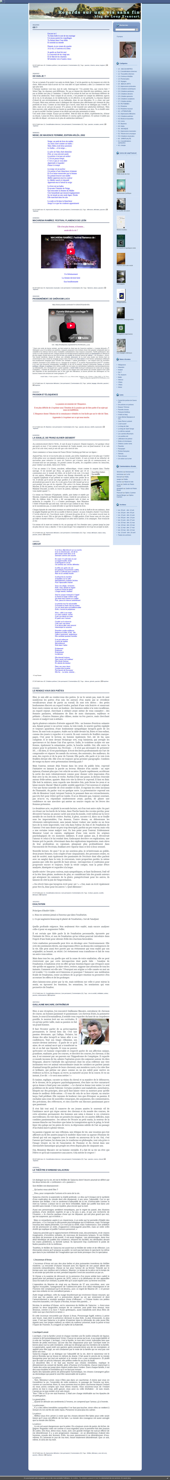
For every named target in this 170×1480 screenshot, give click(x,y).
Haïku (127, 477)
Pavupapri (121, 449)
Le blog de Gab (123, 426)
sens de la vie (102, 1453)
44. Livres (121, 121)
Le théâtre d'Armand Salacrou (51, 1170)
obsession (74, 357)
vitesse (87, 681)
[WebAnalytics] (2, 2)
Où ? (35, 27)
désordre (100, 383)
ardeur (106, 993)
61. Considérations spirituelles (124, 142)
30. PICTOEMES (123, 104)
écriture (90, 893)
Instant (120, 370)
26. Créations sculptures (126, 99)
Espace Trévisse (123, 407)
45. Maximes (122, 124)
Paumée (121, 446)
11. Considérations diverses (127, 71)
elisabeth (120, 488)
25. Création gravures (125, 96)
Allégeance (122, 365)
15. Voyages (122, 81)
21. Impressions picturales (127, 86)
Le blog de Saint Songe (126, 429)
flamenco (90, 288)
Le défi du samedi (124, 431)
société (101, 893)
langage (94, 383)
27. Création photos (124, 101)
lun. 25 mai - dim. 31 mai (126, 522)
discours (87, 427)
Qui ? (120, 372)
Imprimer (37, 385)
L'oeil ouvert (122, 424)
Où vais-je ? (39, 76)
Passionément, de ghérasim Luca (51, 299)
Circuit (37, 544)
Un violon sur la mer (125, 459)
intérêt (92, 427)
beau (104, 532)
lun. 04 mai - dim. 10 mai (126, 530)
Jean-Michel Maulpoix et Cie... (126, 418)
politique (35, 366)
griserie (92, 681)
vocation (96, 124)
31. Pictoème (122, 106)
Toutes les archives (124, 535)
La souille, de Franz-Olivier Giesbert (54, 438)
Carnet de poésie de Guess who (127, 401)
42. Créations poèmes (125, 116)
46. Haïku (121, 126)
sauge (119, 479)
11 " (67, 373)
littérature (94, 532)
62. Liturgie (122, 145)
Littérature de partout (125, 439)
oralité (70, 355)
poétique (50, 366)
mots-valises (81, 359)
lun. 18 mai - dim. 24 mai (126, 525)
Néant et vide (128, 482)
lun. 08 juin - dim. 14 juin (126, 518)
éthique (41, 366)
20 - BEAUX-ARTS (124, 84)
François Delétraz (124, 412)
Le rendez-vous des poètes (48, 691)
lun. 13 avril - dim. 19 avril (126, 532)
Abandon (121, 367)
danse (96, 288)
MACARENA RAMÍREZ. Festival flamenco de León (59, 220)
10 (102, 362)
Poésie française (123, 451)
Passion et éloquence (45, 395)
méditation (100, 993)
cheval (101, 1159)
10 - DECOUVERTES (125, 69)
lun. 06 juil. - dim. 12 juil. (126, 510)
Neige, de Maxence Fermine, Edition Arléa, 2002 (59, 135)
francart (119, 477)
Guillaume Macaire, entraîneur (51, 1005)
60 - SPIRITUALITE (124, 139)
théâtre (89, 1453)
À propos (120, 36)
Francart (119, 493)
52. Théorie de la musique (127, 134)
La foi (128, 474)
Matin (120, 377)
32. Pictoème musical (125, 109)
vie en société (92, 993)
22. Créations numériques (127, 89)
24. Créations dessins (125, 94)
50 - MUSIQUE (123, 129)
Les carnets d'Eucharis (125, 434)
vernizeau (120, 474)
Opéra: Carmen (130, 493)
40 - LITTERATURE (124, 111)
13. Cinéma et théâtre (125, 76)
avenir (101, 124)
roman (89, 532)
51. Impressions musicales (127, 131)
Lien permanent (62, 65)
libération (96, 209)
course (96, 1159)
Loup (118, 484)
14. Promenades (123, 79)
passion (87, 65)
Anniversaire (130, 472)
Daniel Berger (121, 495)
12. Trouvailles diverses (126, 74)
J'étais (120, 382)
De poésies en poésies (126, 405)
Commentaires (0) (74, 65)
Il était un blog (123, 414)
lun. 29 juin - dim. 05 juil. (126, 513)
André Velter (74, 368)
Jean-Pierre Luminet (125, 421)
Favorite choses (123, 409)
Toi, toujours (122, 375)
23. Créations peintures (126, 91)
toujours (102, 65)
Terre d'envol (122, 456)
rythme (90, 355)
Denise (119, 482)
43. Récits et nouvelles (125, 119)
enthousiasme (42, 995)
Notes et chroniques (125, 441)
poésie (89, 383)
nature (100, 532)
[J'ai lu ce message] (168, 1478)
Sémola (120, 454)
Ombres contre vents (125, 444)
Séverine (120, 472)
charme (92, 65)
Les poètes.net (123, 436)
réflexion (40, 1455)
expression (98, 427)
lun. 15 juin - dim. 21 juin (126, 515)
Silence (120, 380)
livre (63, 355)
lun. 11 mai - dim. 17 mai (126, 527)
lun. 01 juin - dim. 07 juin (126, 520)
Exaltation (39, 904)
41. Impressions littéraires (126, 114)
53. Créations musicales (126, 136)
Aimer (120, 387)
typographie (96, 353)
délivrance (90, 209)
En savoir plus (126, 1478)
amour (97, 65)
